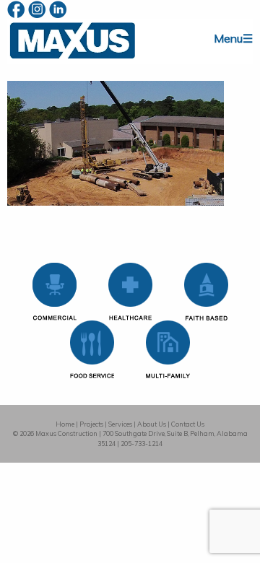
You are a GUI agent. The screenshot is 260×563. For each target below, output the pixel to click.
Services (120, 424)
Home (65, 424)
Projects (91, 424)
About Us (151, 424)
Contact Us (187, 424)
